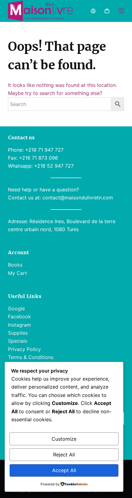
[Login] (93, 11)
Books (15, 265)
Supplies (18, 333)
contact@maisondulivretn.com (77, 197)
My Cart (17, 273)
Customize (64, 439)
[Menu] (121, 11)
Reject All (64, 454)
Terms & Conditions (30, 357)
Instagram (19, 325)
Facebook (19, 316)
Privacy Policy (24, 349)
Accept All (64, 470)
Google (16, 308)
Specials (17, 341)
